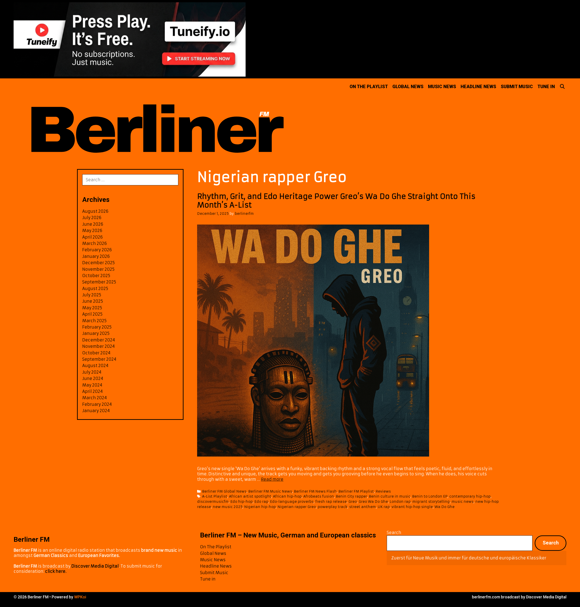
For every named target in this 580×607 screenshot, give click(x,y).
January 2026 (96, 256)
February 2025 (97, 327)
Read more (272, 479)
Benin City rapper (351, 496)
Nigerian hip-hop (260, 507)
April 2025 (92, 314)
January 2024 (96, 410)
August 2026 (95, 211)
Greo (352, 501)
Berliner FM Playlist (356, 491)
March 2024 (94, 397)
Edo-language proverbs (292, 501)
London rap (400, 501)
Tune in (546, 86)
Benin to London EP (429, 496)
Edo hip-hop (241, 501)
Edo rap (261, 501)
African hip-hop (287, 496)
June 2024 (92, 378)
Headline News (478, 86)
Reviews (383, 491)
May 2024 (92, 385)
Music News (442, 86)
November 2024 (98, 346)
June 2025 (92, 301)
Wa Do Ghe (444, 507)
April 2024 (92, 391)
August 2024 (95, 365)
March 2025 (94, 320)
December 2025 (98, 262)
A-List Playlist (214, 496)
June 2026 (92, 224)
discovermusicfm (213, 501)
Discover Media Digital (95, 566)
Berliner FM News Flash (315, 491)
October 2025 (96, 275)
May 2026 (92, 230)
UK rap (384, 507)
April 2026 (92, 237)
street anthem (362, 507)
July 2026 (92, 217)
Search (394, 532)
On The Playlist (369, 86)
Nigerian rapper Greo (297, 507)
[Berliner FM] (155, 120)
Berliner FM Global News (224, 491)
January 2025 (96, 333)
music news (463, 501)
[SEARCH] (562, 86)
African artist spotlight (250, 496)
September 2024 (99, 359)
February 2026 (97, 249)
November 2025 (98, 269)
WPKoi (80, 597)
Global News (407, 86)
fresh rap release (331, 501)
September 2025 (99, 282)
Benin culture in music (389, 496)
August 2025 (95, 288)
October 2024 (96, 352)
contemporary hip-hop (470, 496)
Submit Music (517, 86)
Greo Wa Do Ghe (373, 501)
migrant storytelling (431, 501)
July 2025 (91, 294)
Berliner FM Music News (270, 491)
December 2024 (98, 340)
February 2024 (97, 404)
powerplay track (332, 507)
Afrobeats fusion (318, 496)
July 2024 (91, 372)
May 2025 (92, 307)
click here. (55, 571)
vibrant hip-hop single (412, 507)
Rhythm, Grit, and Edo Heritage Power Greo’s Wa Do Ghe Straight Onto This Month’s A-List (336, 201)
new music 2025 (227, 507)
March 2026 (94, 243)
